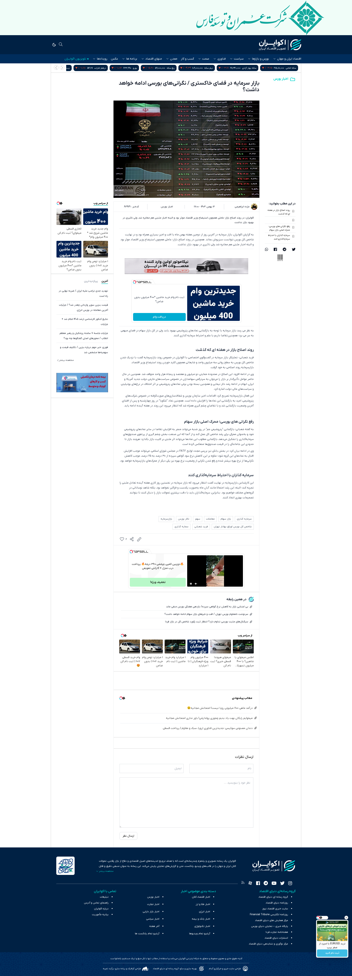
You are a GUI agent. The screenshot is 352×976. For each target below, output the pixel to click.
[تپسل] (134, 282)
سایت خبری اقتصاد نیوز (275, 908)
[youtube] (274, 883)
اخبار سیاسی (152, 919)
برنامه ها (131, 59)
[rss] (242, 883)
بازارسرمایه (166, 519)
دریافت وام (159, 317)
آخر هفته (154, 926)
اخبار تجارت (153, 904)
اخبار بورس (280, 79)
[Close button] (346, 917)
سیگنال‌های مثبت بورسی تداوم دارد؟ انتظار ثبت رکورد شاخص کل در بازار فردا (206, 621)
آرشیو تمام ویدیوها (199, 933)
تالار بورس (183, 519)
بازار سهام (226, 519)
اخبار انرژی (204, 911)
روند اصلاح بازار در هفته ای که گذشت (278, 212)
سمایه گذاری (181, 526)
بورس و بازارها (260, 59)
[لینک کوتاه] (139, 539)
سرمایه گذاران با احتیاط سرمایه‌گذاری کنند (279, 237)
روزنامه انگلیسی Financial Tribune (269, 914)
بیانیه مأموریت (100, 914)
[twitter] (294, 249)
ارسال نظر (128, 836)
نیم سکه (248, 68)
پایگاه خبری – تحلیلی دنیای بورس (269, 926)
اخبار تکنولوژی (202, 926)
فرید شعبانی (201, 526)
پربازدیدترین (91, 281)
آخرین (104, 281)
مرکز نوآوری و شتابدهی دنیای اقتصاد (268, 944)
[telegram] (284, 249)
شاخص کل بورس (67, 68)
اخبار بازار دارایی (151, 911)
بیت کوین (105, 68)
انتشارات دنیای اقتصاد (276, 938)
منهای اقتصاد (153, 59)
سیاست (239, 59)
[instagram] (290, 883)
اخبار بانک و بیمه (201, 919)
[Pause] (191, 583)
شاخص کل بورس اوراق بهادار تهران (233, 526)
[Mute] (196, 583)
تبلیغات (104, 897)
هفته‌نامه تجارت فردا (277, 932)
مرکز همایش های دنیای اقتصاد (271, 920)
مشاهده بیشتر (66, 360)
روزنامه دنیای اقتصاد (277, 903)
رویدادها (102, 59)
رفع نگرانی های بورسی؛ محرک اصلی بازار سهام (279, 228)
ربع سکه (210, 68)
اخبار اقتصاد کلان (201, 897)
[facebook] (275, 249)
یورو (175, 68)
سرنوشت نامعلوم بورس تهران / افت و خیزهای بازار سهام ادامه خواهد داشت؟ (206, 614)
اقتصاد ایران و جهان (289, 59)
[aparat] (250, 883)
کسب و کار (187, 59)
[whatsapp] (266, 249)
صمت (205, 59)
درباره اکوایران (101, 908)
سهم (197, 519)
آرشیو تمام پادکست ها (147, 933)
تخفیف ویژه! (158, 582)
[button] (56, 67)
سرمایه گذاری (244, 519)
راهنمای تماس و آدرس (96, 903)
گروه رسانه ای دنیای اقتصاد (273, 897)
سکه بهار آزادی (289, 68)
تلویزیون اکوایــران (75, 59)
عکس (114, 59)
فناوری (221, 59)
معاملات (210, 519)
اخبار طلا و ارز (203, 904)
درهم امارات (140, 68)
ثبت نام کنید (332, 953)
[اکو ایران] (280, 44)
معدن (173, 59)
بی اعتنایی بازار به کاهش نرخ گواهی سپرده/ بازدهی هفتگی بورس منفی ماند (207, 606)
